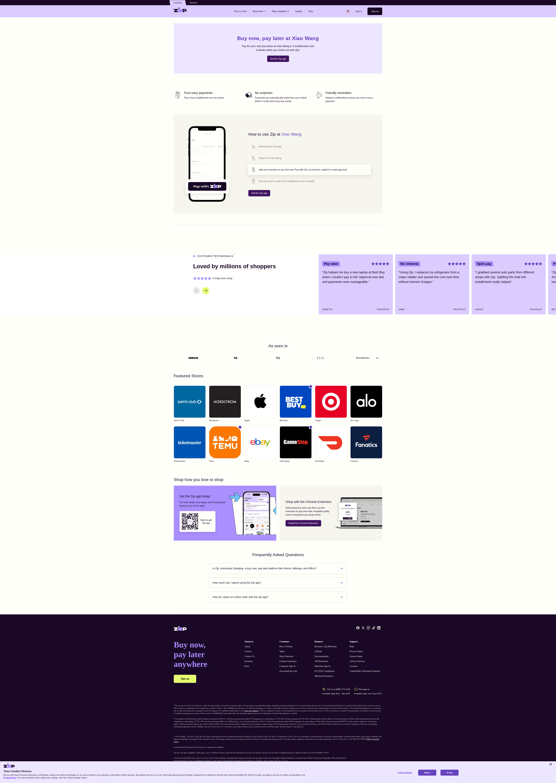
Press (246, 666)
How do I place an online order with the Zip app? (240, 597)
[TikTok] (373, 628)
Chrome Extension (288, 661)
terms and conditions (251, 711)
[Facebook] (358, 628)
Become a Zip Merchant (325, 646)
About (247, 646)
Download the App (288, 671)
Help (352, 646)
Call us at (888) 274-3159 (338, 689)
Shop (281, 651)
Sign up (374, 11)
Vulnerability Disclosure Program (365, 671)
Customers (177, 3)
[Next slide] (205, 290)
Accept (449, 773)
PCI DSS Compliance (324, 671)
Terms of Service (357, 661)
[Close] (551, 764)
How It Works (285, 646)
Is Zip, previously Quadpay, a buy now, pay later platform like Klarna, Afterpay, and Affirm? (264, 568)
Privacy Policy (356, 651)
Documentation (321, 656)
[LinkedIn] (379, 628)
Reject (427, 773)
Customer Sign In (287, 666)
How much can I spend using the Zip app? (237, 582)
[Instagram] (368, 628)
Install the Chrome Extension (303, 523)
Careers (247, 651)
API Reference (321, 661)
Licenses (353, 666)
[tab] (309, 146)
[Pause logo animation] (377, 358)
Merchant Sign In (322, 666)
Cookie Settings (405, 773)
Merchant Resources (323, 676)
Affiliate (318, 651)
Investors (248, 661)
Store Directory (286, 656)
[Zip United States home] (180, 11)
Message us (364, 689)
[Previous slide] (196, 290)
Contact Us (249, 656)
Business (193, 3)
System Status (356, 656)
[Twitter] (363, 628)
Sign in (359, 11)
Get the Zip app (278, 59)
